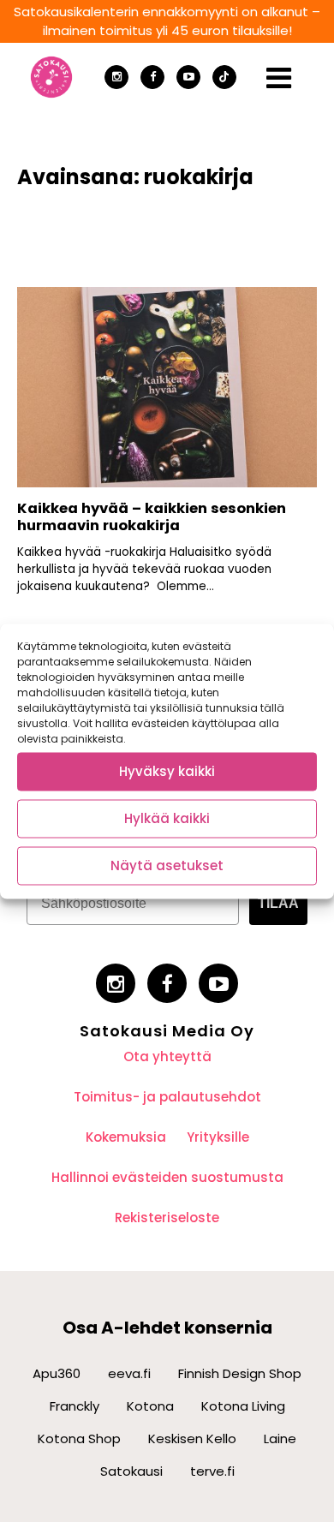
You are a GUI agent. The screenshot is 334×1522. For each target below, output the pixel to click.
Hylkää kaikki (167, 818)
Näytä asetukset (167, 865)
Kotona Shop (79, 1438)
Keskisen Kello (192, 1438)
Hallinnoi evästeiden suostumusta (167, 1177)
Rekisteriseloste (167, 1218)
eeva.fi (129, 1373)
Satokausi (131, 1471)
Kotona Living (243, 1406)
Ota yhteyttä (167, 1056)
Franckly (74, 1406)
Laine (280, 1438)
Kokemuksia (126, 1137)
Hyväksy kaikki (167, 771)
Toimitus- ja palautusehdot (167, 1097)
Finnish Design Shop (239, 1373)
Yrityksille (218, 1137)
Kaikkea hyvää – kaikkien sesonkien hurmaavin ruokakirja (151, 517)
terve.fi (212, 1471)
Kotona (150, 1406)
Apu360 (57, 1373)
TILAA (278, 903)
